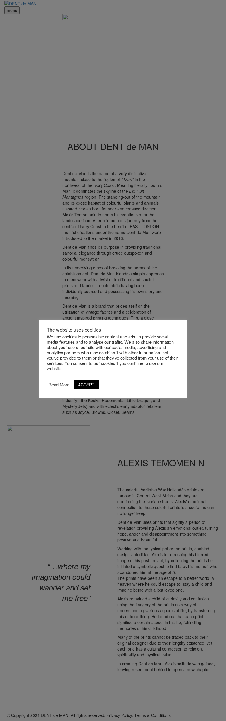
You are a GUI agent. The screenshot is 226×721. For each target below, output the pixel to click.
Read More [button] (58, 384)
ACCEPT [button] (86, 385)
